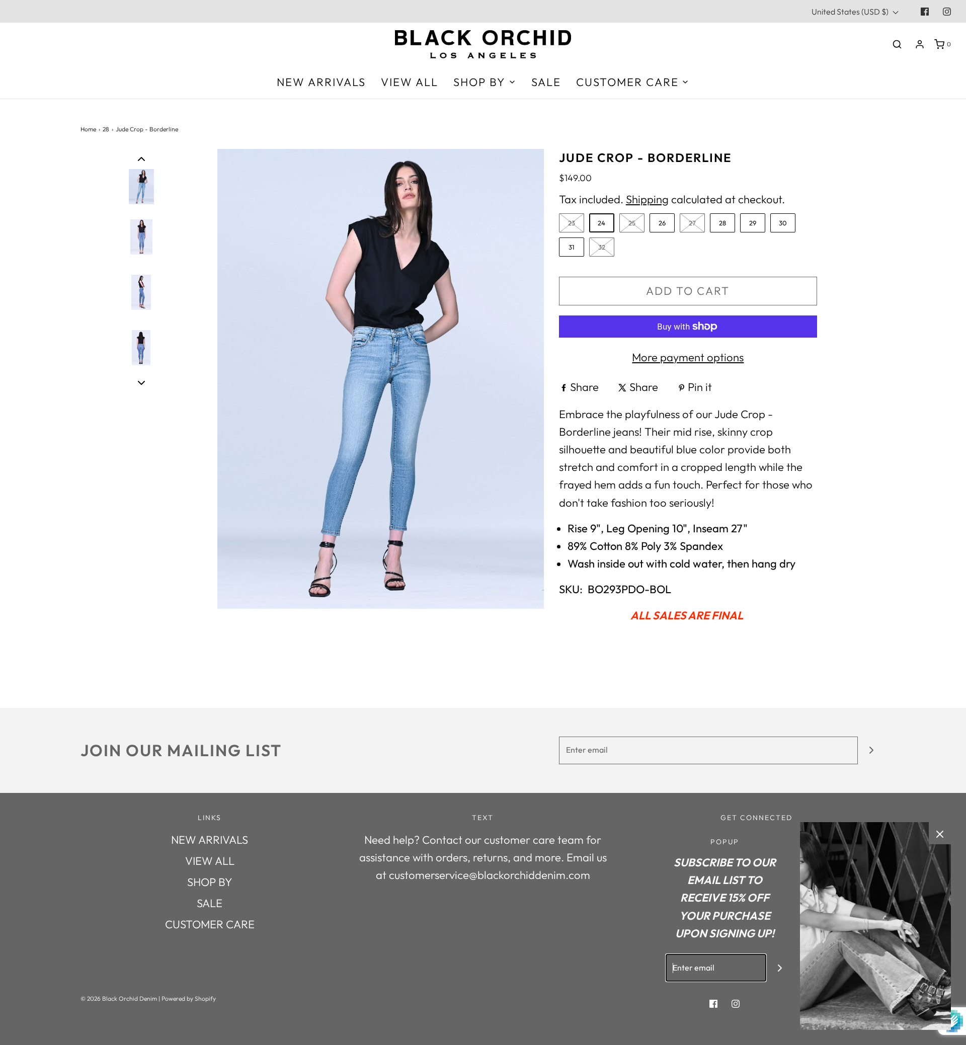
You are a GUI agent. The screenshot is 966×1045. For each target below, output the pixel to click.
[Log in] (920, 44)
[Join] (872, 750)
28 (106, 129)
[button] (141, 158)
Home (88, 129)
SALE (546, 82)
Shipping (647, 199)
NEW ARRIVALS (321, 82)
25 (631, 223)
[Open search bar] (897, 44)
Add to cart (688, 291)
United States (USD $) (851, 12)
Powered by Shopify (189, 998)
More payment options (688, 357)
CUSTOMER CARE (210, 924)
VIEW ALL (409, 82)
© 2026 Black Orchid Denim (118, 998)
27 (692, 223)
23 (571, 223)
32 (601, 247)
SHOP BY (209, 882)
